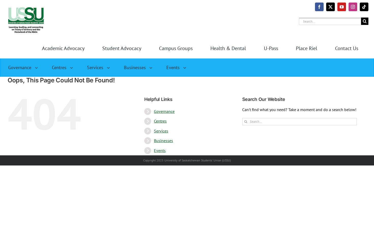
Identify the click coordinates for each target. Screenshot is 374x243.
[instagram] (353, 7)
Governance (164, 111)
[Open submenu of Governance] (38, 67)
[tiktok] (364, 7)
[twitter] (330, 7)
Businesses (163, 140)
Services (161, 130)
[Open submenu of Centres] (73, 67)
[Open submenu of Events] (187, 67)
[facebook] (319, 7)
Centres (160, 121)
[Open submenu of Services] (110, 67)
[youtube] (341, 7)
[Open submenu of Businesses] (153, 67)
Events (160, 150)
